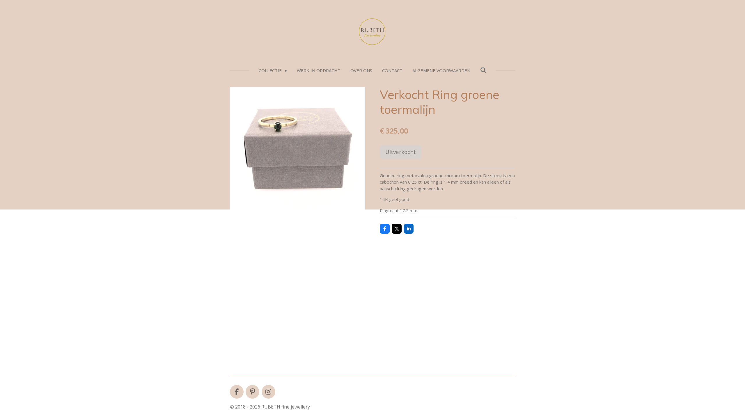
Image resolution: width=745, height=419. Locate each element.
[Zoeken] (483, 70)
